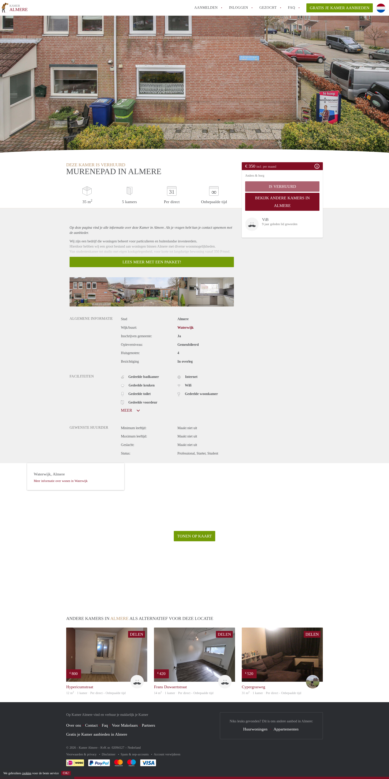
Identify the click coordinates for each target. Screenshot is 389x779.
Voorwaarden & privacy (81, 754)
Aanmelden (206, 7)
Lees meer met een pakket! (151, 262)
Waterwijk (185, 327)
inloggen (238, 7)
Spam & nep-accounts (135, 754)
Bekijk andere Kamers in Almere (282, 202)
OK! (66, 773)
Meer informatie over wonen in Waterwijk (61, 481)
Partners (148, 725)
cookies (26, 773)
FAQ (291, 7)
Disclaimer (109, 754)
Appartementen (286, 729)
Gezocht (268, 7)
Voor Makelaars (125, 725)
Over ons (73, 725)
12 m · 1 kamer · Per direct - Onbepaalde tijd (96, 693)
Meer (127, 410)
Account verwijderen (167, 754)
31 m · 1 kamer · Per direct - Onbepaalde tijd (271, 693)
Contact (91, 725)
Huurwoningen (255, 729)
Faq (105, 725)
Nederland (134, 747)
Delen (136, 634)
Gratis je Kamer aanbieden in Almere (96, 734)
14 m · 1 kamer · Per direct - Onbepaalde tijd (183, 693)
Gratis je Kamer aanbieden (339, 8)
